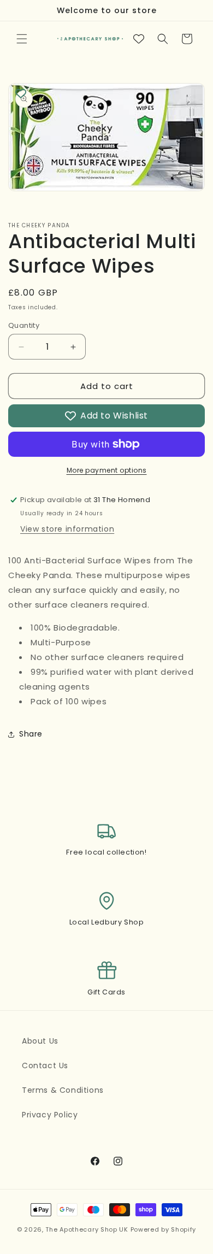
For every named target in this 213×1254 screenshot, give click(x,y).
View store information (67, 528)
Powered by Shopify (164, 1229)
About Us (40, 1040)
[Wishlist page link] (138, 38)
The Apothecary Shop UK (86, 1229)
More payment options (107, 470)
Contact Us (45, 1065)
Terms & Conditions (63, 1090)
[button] (22, 39)
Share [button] (31, 733)
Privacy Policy (50, 1114)
